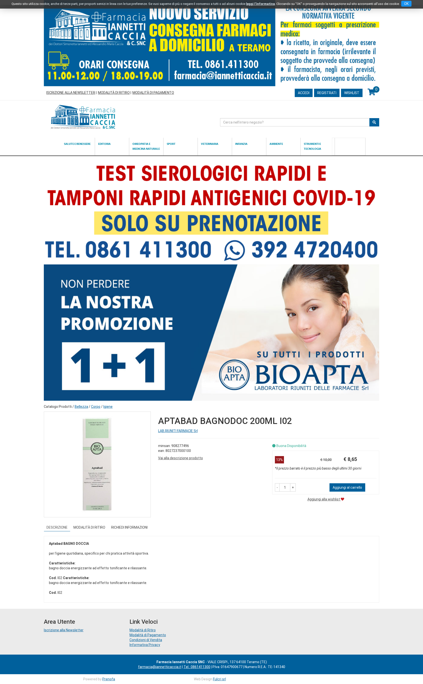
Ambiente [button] (276, 144)
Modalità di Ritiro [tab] (89, 527)
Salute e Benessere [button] (77, 144)
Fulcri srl (219, 679)
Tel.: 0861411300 (197, 667)
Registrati (326, 93)
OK (406, 4)
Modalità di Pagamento (153, 93)
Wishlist (351, 93)
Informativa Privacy (144, 645)
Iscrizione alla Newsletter (70, 93)
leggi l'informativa (260, 4)
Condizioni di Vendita (145, 640)
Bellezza (81, 407)
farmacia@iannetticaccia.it (159, 667)
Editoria (104, 144)
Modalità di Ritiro (114, 93)
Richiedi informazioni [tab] (129, 527)
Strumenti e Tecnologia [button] (312, 146)
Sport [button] (171, 144)
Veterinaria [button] (209, 144)
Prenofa (108, 679)
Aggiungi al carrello (347, 487)
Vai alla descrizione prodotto (180, 458)
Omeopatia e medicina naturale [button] (146, 146)
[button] (277, 487)
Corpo (95, 407)
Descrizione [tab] (57, 527)
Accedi (303, 93)
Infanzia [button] (241, 144)
